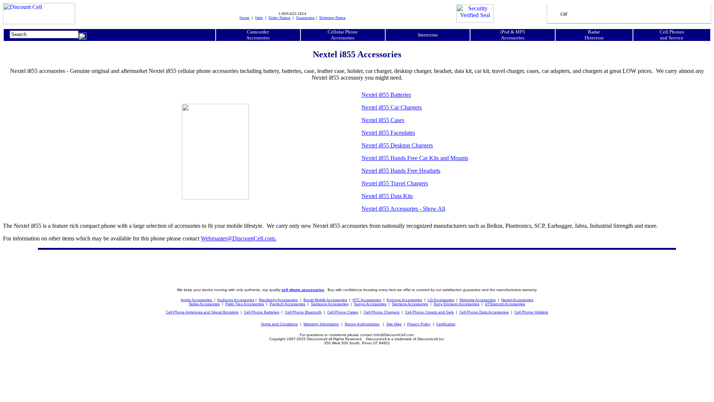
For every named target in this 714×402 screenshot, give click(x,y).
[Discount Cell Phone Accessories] (39, 22)
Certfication (446, 324)
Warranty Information (321, 324)
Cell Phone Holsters (531, 312)
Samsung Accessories (329, 304)
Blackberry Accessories (278, 300)
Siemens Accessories (410, 304)
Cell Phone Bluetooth (303, 312)
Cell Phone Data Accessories (484, 312)
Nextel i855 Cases (382, 120)
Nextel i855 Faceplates (388, 133)
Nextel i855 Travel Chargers (394, 183)
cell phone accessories (303, 290)
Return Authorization (362, 324)
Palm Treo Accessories (244, 304)
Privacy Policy (419, 324)
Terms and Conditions (279, 324)
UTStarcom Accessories (505, 304)
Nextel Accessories (517, 300)
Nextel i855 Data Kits (387, 196)
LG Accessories (441, 300)
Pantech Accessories (287, 304)
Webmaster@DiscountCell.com (238, 238)
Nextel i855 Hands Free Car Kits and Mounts (414, 158)
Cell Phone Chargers (381, 312)
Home (244, 18)
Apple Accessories (197, 300)
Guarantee (305, 18)
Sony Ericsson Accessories (456, 304)
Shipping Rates (332, 18)
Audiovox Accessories (235, 300)
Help (259, 18)
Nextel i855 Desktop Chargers (397, 145)
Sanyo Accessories (370, 304)
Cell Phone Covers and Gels (429, 312)
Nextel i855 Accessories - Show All (403, 208)
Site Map (394, 324)
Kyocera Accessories (404, 300)
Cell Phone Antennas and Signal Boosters (202, 312)
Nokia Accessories (204, 304)
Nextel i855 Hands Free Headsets (400, 171)
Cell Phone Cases (342, 312)
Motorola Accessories (478, 300)
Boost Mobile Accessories (325, 300)
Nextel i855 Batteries (386, 95)
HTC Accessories (367, 300)
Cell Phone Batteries (261, 312)
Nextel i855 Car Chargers (391, 107)
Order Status (279, 18)
